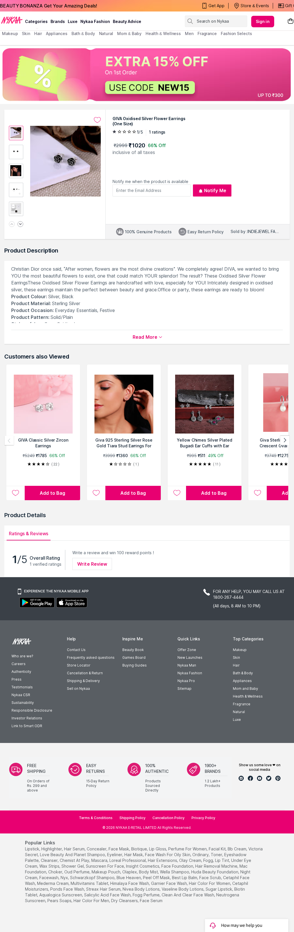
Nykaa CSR (20, 695)
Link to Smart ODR (26, 726)
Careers (18, 664)
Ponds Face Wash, (67, 889)
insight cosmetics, (143, 866)
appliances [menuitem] (56, 33)
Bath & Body (243, 673)
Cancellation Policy (168, 818)
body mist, (149, 871)
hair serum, (75, 848)
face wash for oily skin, (168, 854)
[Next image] (20, 224)
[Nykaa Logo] (12, 20)
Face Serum (151, 900)
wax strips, (49, 866)
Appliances (242, 681)
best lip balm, (185, 877)
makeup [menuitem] (10, 33)
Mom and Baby (245, 688)
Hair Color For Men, (92, 900)
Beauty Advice (127, 21)
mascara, (99, 860)
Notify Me (215, 190)
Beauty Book (133, 650)
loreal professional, (128, 860)
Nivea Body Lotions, (141, 889)
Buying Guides (134, 665)
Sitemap (184, 688)
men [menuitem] (189, 33)
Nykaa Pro (186, 681)
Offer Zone (186, 650)
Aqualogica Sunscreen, (61, 894)
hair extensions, (163, 860)
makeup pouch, (106, 871)
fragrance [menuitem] (207, 33)
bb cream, (237, 848)
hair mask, (134, 854)
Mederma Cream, (53, 883)
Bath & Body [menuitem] (83, 33)
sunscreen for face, (105, 866)
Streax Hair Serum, (103, 889)
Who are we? (22, 656)
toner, (217, 854)
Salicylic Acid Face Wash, (107, 894)
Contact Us (76, 650)
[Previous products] (9, 440)
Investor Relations (26, 718)
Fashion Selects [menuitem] (236, 33)
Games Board (134, 657)
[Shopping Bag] (290, 21)
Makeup (240, 650)
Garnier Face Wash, (169, 883)
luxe (73, 21)
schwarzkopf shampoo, (92, 877)
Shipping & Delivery (83, 681)
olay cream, (190, 860)
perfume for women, (188, 848)
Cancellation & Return (85, 673)
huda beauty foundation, (215, 871)
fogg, (208, 860)
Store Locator (78, 665)
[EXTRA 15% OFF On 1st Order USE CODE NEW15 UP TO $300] (147, 74)
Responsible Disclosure (31, 710)
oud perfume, (77, 871)
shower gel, (73, 866)
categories (36, 21)
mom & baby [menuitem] (129, 33)
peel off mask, (157, 877)
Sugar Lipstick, (219, 889)
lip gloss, (158, 848)
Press (16, 679)
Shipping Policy (132, 818)
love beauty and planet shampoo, (73, 854)
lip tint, (222, 860)
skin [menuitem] (26, 33)
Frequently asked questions (91, 657)
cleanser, (50, 860)
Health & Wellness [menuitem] (163, 33)
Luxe (237, 719)
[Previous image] (12, 224)
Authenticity (21, 671)
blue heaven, (129, 877)
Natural (239, 712)
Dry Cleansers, (125, 900)
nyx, (65, 877)
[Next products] (284, 440)
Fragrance (241, 704)
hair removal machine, (216, 866)
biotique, (139, 848)
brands (58, 21)
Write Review (92, 564)
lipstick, (32, 848)
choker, (55, 871)
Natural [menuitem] (106, 33)
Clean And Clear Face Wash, (188, 894)
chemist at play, (75, 860)
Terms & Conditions (96, 818)
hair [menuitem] (38, 33)
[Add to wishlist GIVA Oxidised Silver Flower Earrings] (97, 120)
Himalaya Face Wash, (130, 883)
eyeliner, (115, 854)
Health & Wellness (248, 696)
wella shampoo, (175, 871)
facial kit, (218, 848)
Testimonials (22, 687)
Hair (236, 665)
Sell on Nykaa (78, 688)
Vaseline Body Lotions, (183, 889)
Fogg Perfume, (146, 894)
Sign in (263, 21)
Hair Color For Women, (210, 883)
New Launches (189, 657)
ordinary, (201, 854)
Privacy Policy (203, 818)
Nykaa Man (186, 665)
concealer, (97, 848)
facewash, (49, 877)
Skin (236, 657)
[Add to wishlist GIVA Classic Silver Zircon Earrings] (15, 493)
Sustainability (22, 702)
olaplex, (130, 871)
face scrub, (210, 877)
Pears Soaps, (59, 900)
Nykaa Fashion (95, 21)
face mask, (119, 848)
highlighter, (52, 848)
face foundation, (177, 866)
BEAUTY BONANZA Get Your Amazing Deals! (48, 6)
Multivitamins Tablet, (90, 883)
